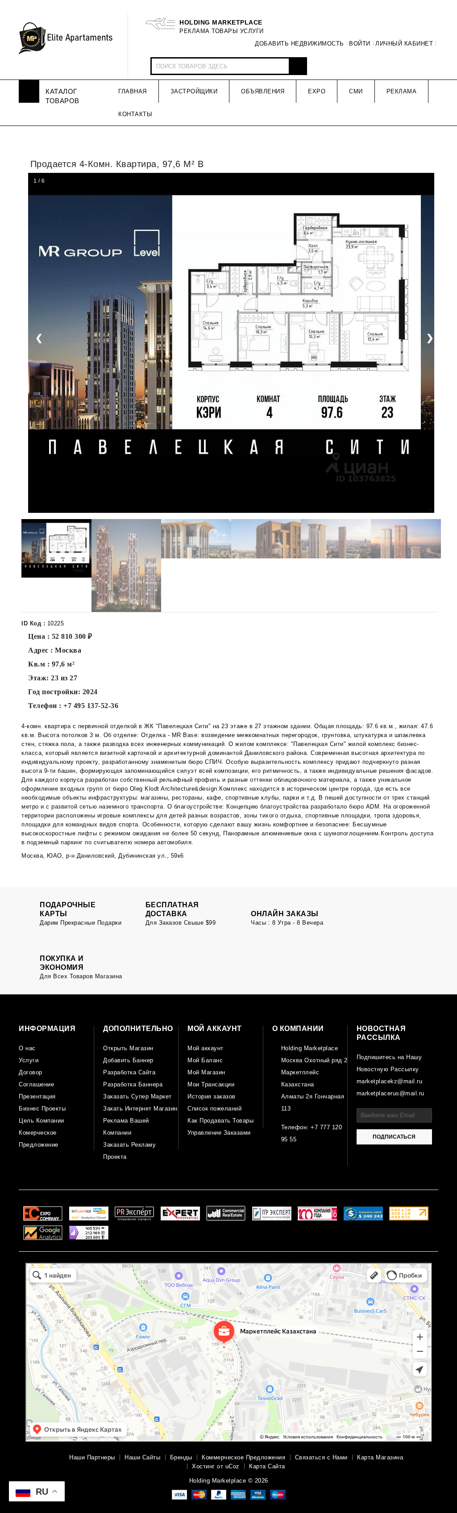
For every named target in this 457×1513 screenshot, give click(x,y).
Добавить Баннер (128, 1060)
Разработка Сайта (129, 1072)
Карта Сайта (267, 1466)
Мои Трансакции (210, 1084)
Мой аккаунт (205, 1048)
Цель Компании (41, 1120)
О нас (27, 1048)
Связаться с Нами (321, 1457)
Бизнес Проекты (42, 1108)
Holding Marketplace (309, 1048)
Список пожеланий (214, 1108)
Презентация (37, 1096)
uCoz (232, 1466)
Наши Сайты (142, 1457)
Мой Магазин (206, 1072)
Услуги (28, 1060)
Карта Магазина (380, 1457)
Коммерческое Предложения (243, 1457)
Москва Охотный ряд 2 (314, 1060)
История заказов (211, 1096)
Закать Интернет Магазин (140, 1108)
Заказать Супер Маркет (137, 1096)
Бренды (181, 1457)
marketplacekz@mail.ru (390, 1081)
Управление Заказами (219, 1132)
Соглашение (36, 1084)
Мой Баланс (205, 1060)
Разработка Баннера (132, 1084)
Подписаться (394, 1137)
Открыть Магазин (128, 1048)
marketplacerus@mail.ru (390, 1093)
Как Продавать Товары (220, 1120)
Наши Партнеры (92, 1457)
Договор (30, 1072)
